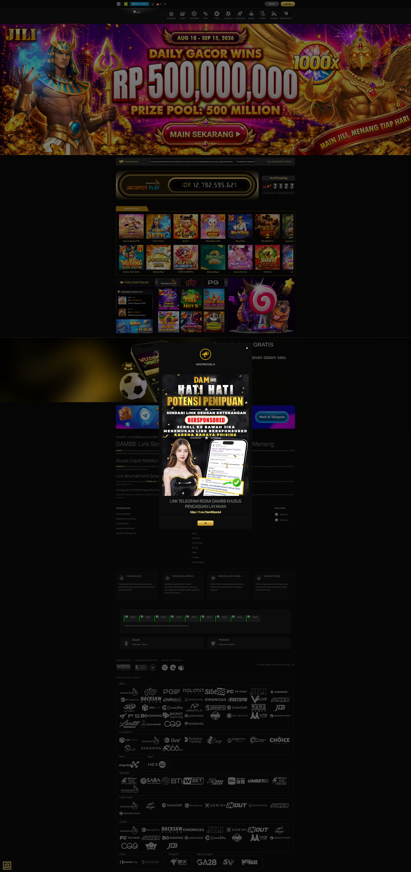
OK (205, 523)
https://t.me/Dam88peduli (205, 512)
